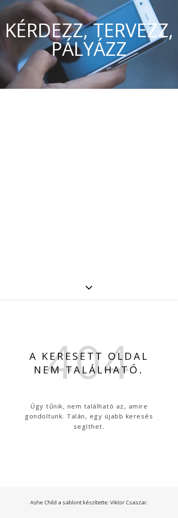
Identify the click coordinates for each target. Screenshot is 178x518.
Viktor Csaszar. (129, 502)
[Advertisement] (89, 182)
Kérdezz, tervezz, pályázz (89, 39)
